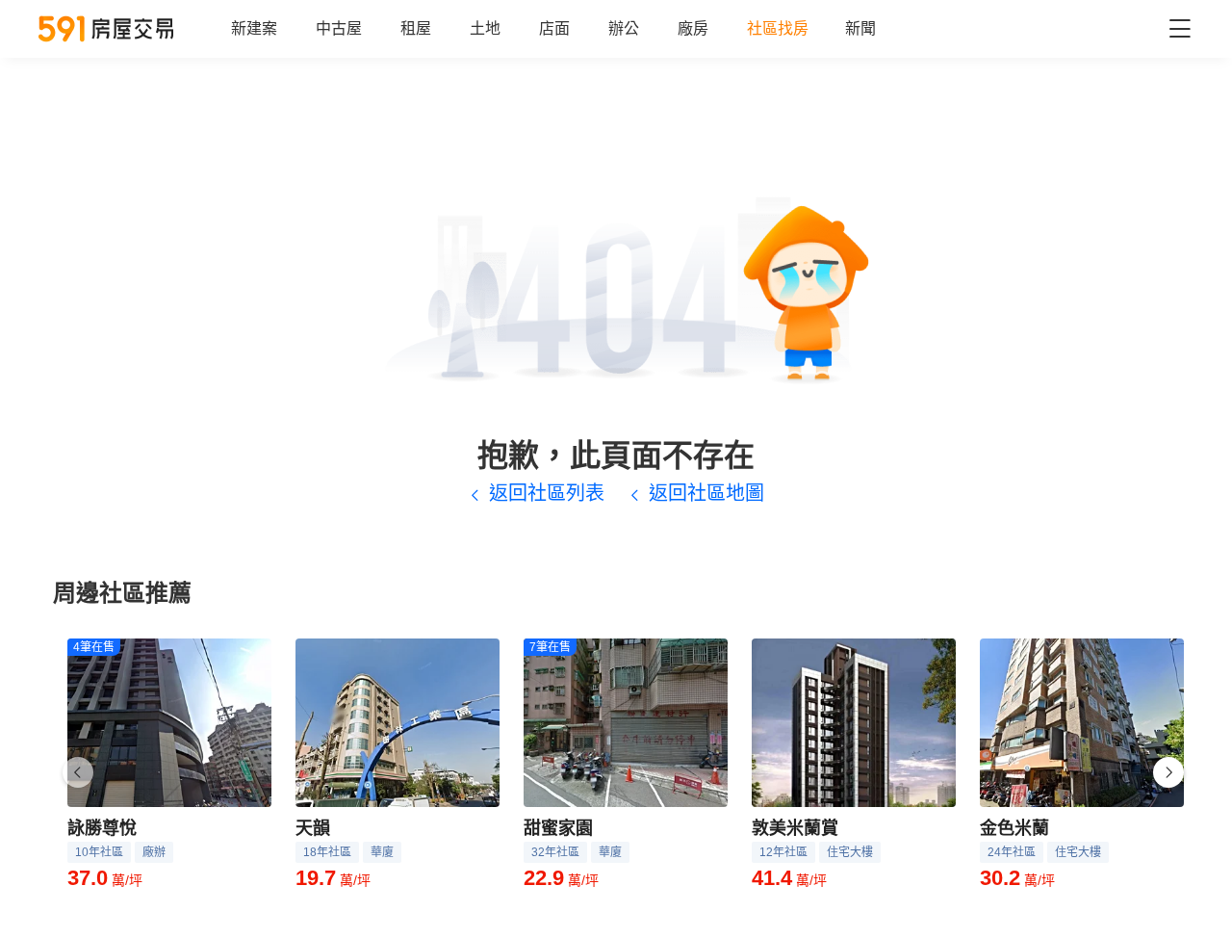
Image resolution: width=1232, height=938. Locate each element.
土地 (485, 28)
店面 (554, 28)
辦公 (623, 28)
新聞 (860, 28)
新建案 (254, 28)
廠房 (693, 28)
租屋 (415, 28)
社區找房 (777, 28)
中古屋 (339, 28)
